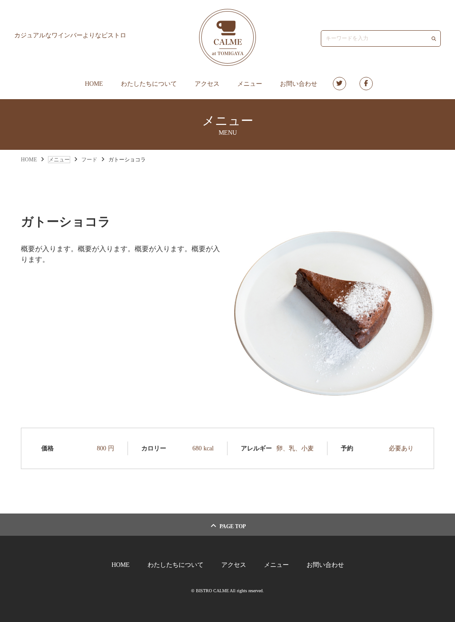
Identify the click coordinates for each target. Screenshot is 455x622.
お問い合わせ (298, 83)
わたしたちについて (149, 83)
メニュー (249, 83)
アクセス (207, 83)
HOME (94, 83)
